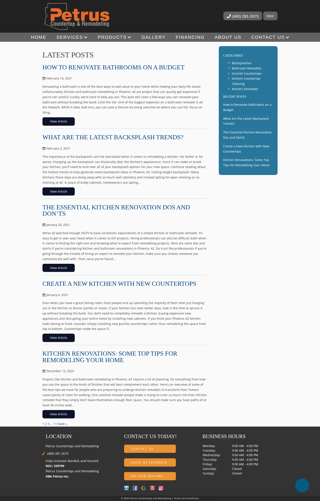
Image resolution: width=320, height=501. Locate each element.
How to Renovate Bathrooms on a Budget (113, 67)
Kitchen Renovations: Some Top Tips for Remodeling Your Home (109, 356)
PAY (270, 16)
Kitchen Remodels (245, 89)
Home (38, 37)
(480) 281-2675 (245, 16)
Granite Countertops (247, 73)
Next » (62, 424)
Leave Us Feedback (149, 462)
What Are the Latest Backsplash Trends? (113, 137)
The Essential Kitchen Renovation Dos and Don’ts (116, 210)
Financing (190, 37)
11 (55, 424)
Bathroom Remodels (246, 68)
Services (69, 37)
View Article (58, 121)
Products (112, 37)
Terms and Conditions (186, 498)
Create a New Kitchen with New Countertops (119, 283)
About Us (228, 37)
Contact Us (268, 37)
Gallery (153, 37)
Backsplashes (241, 63)
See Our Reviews (147, 476)
